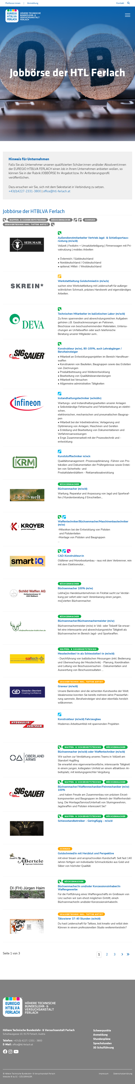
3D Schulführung (103, 1048)
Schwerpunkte (102, 1030)
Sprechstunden (102, 1043)
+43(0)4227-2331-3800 (25, 191)
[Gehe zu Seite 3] (128, 955)
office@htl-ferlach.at (56, 191)
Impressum (103, 1073)
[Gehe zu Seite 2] (121, 955)
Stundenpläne (101, 1039)
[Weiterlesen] (29, 244)
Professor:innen (12, 3)
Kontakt (120, 3)
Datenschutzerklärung (122, 1073)
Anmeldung (32, 3)
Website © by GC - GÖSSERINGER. (18, 1076)
